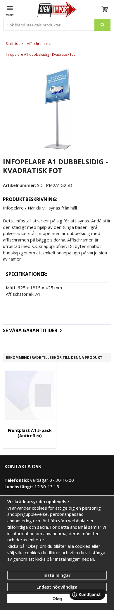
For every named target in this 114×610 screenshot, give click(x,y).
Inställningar (57, 575)
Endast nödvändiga (57, 587)
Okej (57, 598)
